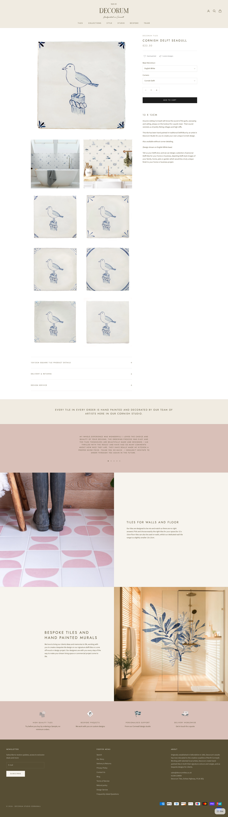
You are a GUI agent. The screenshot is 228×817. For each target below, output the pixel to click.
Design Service (102, 789)
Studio (121, 23)
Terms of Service (103, 781)
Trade (147, 23)
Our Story (100, 759)
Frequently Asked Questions (108, 794)
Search (99, 755)
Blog (98, 776)
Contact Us (101, 772)
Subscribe (15, 773)
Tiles (80, 23)
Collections (94, 23)
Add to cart (169, 100)
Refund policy (102, 785)
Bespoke (134, 23)
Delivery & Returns (104, 763)
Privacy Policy (102, 768)
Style (109, 23)
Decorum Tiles (150, 36)
